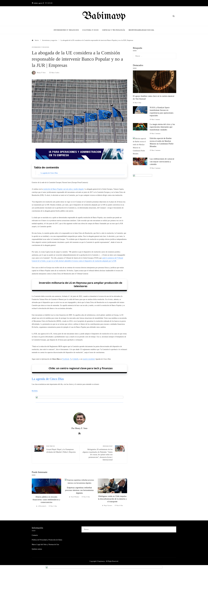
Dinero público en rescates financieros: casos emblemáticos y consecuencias (46, 499)
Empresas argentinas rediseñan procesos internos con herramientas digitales (79, 490)
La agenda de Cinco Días (49, 173)
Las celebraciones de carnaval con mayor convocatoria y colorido (162, 161)
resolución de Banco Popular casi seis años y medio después (63, 189)
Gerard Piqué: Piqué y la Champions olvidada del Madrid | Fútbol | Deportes (61, 449)
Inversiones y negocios (40, 47)
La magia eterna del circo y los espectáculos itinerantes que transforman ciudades (162, 127)
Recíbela (35, 391)
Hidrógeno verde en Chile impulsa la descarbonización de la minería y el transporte (112, 499)
